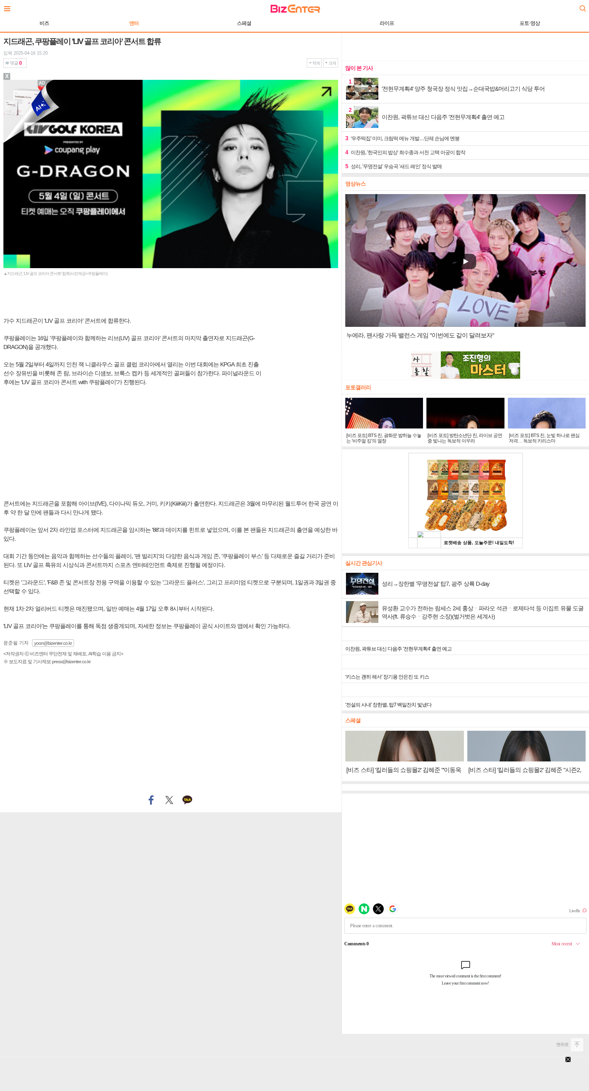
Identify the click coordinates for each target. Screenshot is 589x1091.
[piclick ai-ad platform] (42, 83)
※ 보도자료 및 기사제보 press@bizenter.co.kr (47, 661)
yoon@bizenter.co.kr (53, 643)
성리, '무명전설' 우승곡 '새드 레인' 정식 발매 (393, 166)
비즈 (44, 23)
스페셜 (244, 23)
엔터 (134, 23)
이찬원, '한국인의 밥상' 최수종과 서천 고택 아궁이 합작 (405, 152)
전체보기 (9, 7)
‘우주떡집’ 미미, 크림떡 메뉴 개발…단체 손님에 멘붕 (402, 138)
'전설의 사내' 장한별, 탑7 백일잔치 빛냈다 (388, 705)
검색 (582, 6)
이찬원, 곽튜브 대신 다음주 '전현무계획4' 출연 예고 (398, 649)
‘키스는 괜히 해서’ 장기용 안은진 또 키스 (387, 677)
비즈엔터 (295, 8)
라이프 (387, 23)
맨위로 (562, 1044)
